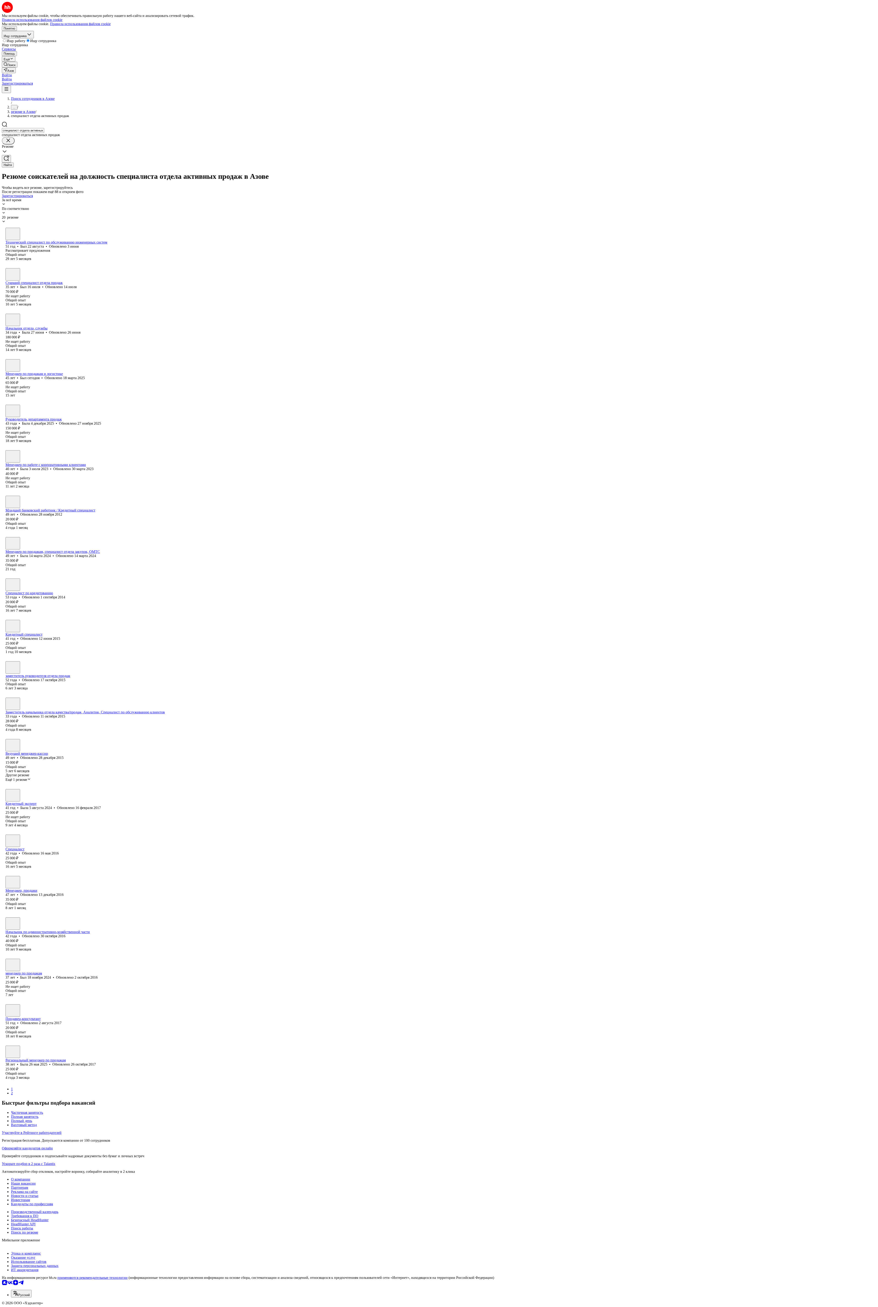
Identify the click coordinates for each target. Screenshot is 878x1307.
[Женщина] (12, 320)
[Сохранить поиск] (6, 159)
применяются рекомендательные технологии (92, 1278)
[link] (9, 64)
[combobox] (23, 130)
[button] (7, 75)
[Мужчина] (12, 234)
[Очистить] (8, 141)
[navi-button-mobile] (6, 89)
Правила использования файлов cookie (80, 24)
